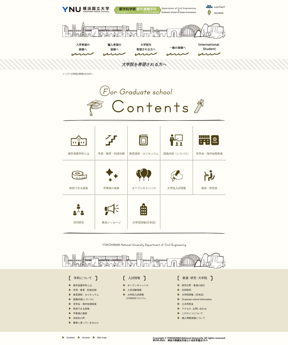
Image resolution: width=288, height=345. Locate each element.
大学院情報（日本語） (192, 294)
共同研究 (78, 222)
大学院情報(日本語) (144, 222)
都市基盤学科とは (78, 153)
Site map (100, 337)
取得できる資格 (78, 188)
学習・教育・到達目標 (111, 153)
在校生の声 (78, 318)
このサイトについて (191, 313)
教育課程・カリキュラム (144, 153)
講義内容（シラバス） (176, 153)
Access (85, 337)
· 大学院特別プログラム (135, 298)
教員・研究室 (209, 188)
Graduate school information (196, 299)
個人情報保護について (192, 318)
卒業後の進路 (111, 188)
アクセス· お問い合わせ (193, 308)
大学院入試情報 (176, 188)
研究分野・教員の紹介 (192, 285)
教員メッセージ (111, 222)
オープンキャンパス (144, 188)
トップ (66, 74)
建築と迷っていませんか (85, 322)
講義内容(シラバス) (82, 299)
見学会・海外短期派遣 (209, 153)
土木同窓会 (187, 304)
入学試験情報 (133, 290)
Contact (69, 337)
